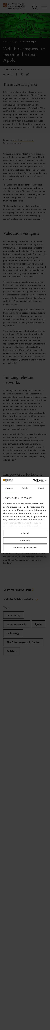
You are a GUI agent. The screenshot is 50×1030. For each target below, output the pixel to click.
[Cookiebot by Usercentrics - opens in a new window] (35, 480)
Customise (25, 540)
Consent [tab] (9, 488)
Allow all (25, 533)
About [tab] (41, 488)
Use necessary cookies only (25, 547)
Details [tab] (25, 488)
